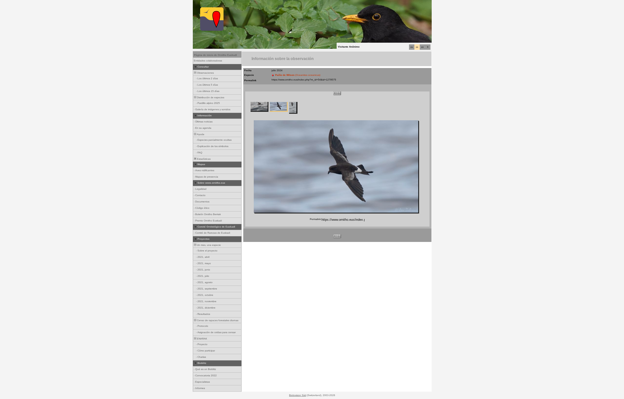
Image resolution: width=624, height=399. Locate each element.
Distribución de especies (210, 97)
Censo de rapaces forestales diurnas (217, 320)
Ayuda (200, 134)
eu (411, 47)
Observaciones (205, 72)
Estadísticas (203, 159)
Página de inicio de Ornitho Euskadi (215, 55)
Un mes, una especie (208, 245)
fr (428, 47)
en (422, 47)
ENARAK (201, 338)
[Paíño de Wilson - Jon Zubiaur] (336, 166)
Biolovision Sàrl (297, 395)
